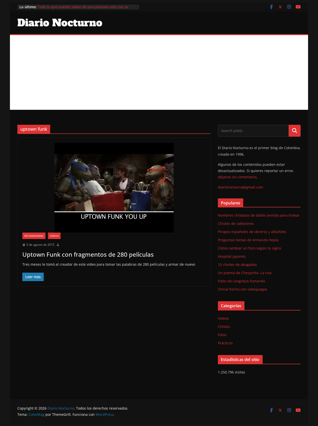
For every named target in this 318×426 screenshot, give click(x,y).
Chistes (224, 326)
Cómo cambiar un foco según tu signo (249, 248)
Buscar (295, 130)
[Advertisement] (159, 72)
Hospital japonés (232, 256)
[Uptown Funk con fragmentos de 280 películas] (113, 188)
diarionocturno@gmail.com (240, 187)
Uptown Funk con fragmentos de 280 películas (88, 254)
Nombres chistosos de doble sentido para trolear (259, 215)
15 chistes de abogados (237, 264)
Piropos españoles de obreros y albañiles (252, 231)
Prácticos (225, 343)
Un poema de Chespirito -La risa (245, 272)
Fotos (222, 334)
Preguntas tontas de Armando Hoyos (248, 240)
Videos (54, 236)
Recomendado (33, 236)
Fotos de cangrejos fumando (241, 281)
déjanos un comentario (237, 177)
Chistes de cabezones (236, 223)
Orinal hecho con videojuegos (242, 289)
